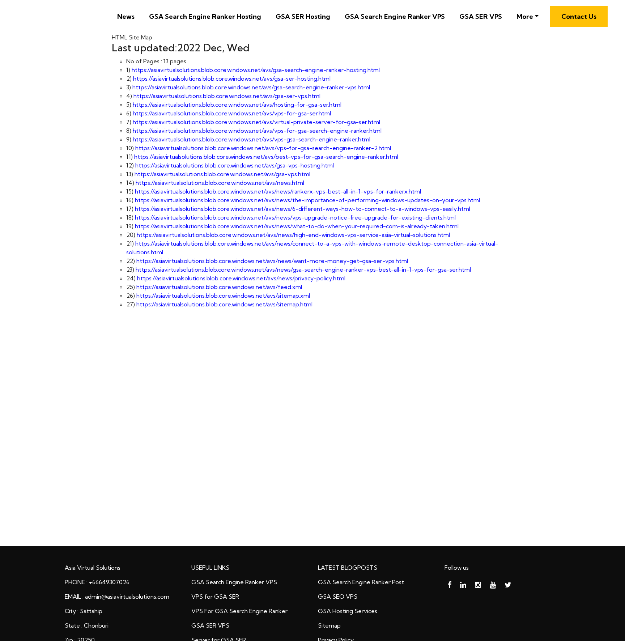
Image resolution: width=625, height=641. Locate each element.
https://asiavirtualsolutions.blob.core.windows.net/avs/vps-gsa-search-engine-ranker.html (251, 139)
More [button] (524, 16)
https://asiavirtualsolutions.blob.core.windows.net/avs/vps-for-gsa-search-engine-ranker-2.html (263, 148)
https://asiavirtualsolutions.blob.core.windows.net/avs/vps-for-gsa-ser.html (232, 113)
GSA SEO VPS (337, 596)
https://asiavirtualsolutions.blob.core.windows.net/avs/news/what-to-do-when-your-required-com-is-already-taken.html (297, 226)
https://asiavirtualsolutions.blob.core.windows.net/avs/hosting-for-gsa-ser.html (237, 104)
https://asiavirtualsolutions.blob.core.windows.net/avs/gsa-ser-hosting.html (232, 78)
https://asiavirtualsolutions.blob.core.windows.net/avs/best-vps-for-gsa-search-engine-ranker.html (266, 156)
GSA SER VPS (480, 16)
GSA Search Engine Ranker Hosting (205, 16)
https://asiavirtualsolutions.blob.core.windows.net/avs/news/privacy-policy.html (241, 278)
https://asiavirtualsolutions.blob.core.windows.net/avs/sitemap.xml (223, 295)
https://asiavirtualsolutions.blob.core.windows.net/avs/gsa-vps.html (222, 174)
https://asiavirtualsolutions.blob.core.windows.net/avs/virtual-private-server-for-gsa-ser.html (256, 122)
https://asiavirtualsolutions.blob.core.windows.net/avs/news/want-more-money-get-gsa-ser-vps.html (272, 260)
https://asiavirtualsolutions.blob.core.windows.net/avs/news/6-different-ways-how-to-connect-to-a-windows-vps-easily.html (302, 208)
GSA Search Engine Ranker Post (361, 582)
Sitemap (329, 625)
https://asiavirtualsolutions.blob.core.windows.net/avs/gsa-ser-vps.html (226, 95)
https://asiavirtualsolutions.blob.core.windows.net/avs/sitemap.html (224, 304)
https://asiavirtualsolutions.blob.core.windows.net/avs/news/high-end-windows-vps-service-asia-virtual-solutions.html (293, 234)
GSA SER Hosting (303, 16)
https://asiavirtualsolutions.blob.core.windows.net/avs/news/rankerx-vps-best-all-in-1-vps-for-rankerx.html (278, 191)
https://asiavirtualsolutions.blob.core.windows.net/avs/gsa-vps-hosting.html (234, 165)
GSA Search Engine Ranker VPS (395, 16)
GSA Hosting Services (347, 611)
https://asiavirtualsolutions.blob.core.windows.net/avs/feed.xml (219, 286)
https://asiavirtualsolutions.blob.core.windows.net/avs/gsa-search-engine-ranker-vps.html (251, 87)
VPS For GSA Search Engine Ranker (239, 611)
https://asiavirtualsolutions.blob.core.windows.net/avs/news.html (220, 182)
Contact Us (578, 16)
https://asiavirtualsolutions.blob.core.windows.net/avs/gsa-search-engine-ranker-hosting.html (256, 69)
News (126, 16)
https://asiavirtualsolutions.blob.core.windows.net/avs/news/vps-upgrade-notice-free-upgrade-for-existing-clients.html (295, 217)
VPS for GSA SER (215, 596)
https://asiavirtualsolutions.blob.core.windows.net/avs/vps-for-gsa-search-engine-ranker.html (257, 130)
